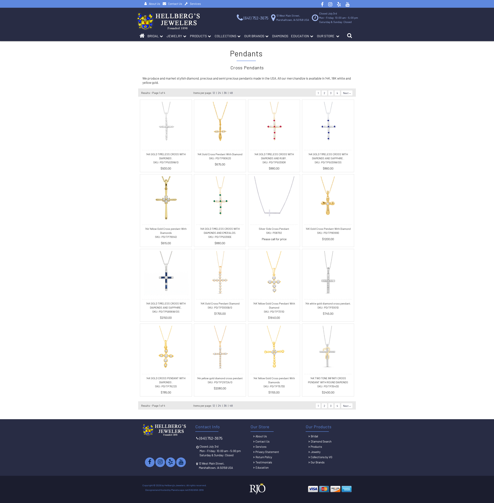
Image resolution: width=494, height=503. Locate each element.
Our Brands (254, 36)
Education (300, 36)
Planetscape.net (179, 490)
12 (213, 92)
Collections (225, 36)
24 (219, 92)
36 (225, 92)
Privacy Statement (267, 452)
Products (198, 36)
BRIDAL (153, 36)
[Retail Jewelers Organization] (257, 493)
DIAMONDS (280, 36)
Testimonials (263, 462)
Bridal (314, 436)
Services (195, 3)
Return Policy (263, 457)
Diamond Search (321, 441)
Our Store (326, 36)
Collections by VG (321, 457)
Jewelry (174, 36)
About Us (154, 3)
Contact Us (175, 3)
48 (231, 92)
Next (346, 93)
